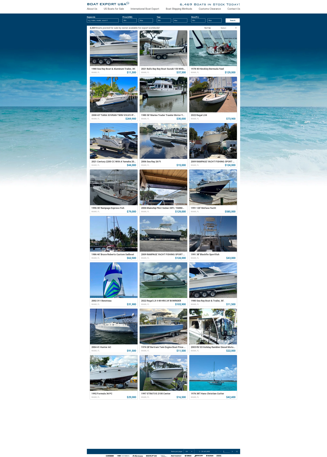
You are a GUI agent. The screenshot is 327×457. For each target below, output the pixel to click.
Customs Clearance (210, 8)
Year (159, 17)
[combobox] (224, 27)
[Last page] (237, 451)
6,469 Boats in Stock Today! (210, 4)
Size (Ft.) (195, 17)
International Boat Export (145, 8)
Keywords (91, 17)
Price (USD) (127, 17)
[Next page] (232, 451)
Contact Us (233, 8)
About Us (92, 8)
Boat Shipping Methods (179, 8)
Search (232, 20)
